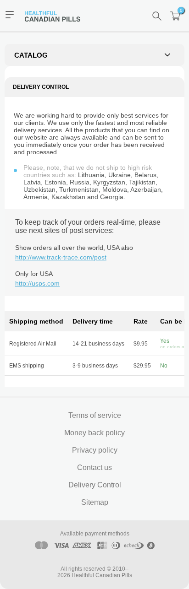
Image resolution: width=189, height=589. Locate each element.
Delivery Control (94, 485)
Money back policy (94, 433)
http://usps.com (37, 283)
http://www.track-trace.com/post (60, 257)
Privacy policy (94, 450)
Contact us (94, 467)
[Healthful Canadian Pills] (57, 15)
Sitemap (94, 502)
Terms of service (94, 415)
